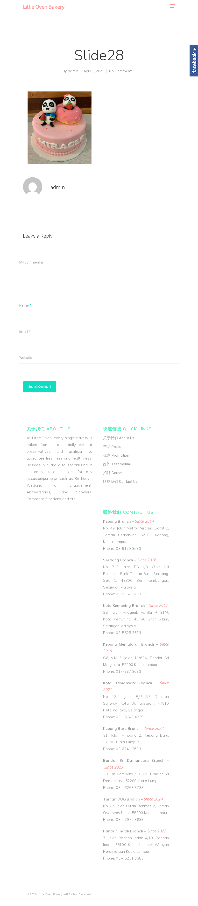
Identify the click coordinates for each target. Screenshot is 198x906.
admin (73, 71)
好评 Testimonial (117, 464)
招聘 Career (113, 473)
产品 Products (115, 447)
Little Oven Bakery (43, 6)
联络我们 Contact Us (120, 481)
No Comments (121, 71)
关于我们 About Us (118, 438)
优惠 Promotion (116, 455)
